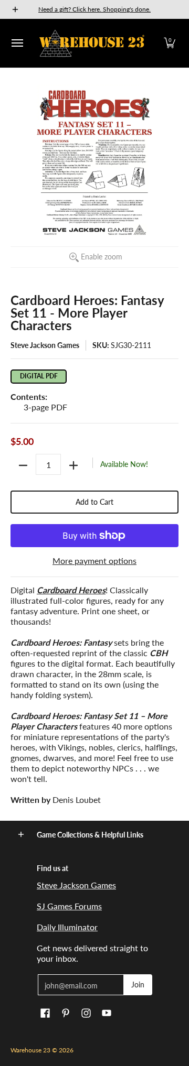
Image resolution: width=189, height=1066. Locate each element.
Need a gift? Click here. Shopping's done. (94, 9)
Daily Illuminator (67, 927)
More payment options (94, 560)
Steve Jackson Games (44, 345)
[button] (169, 43)
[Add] (73, 465)
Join (137, 984)
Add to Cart (94, 501)
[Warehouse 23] (91, 43)
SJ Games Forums (69, 906)
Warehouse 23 (30, 1050)
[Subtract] (23, 465)
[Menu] (16, 43)
